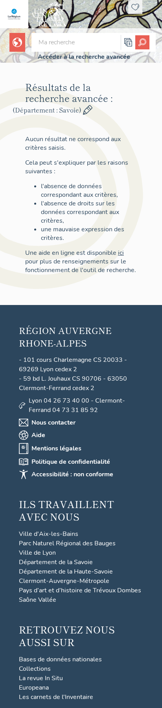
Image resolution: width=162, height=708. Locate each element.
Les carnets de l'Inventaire (56, 697)
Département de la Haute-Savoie (66, 571)
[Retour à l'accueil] (14, 14)
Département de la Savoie (56, 562)
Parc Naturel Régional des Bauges (67, 543)
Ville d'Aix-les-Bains (48, 534)
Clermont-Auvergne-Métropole (64, 581)
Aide (38, 435)
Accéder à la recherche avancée (84, 57)
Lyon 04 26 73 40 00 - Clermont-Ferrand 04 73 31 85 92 (77, 405)
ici (121, 253)
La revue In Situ (41, 678)
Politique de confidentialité (70, 461)
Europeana (34, 687)
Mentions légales (56, 448)
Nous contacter (53, 422)
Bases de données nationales (60, 659)
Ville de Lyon (37, 552)
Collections (35, 668)
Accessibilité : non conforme (72, 474)
